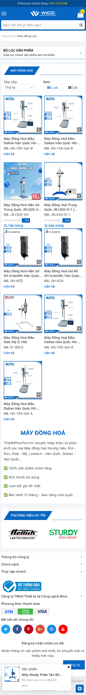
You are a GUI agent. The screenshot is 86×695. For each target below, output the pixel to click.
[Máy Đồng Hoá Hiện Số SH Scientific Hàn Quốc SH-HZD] (23, 247)
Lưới (54, 87)
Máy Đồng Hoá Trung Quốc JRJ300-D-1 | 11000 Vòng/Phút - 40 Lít (61, 207)
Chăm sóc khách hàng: (42, 3)
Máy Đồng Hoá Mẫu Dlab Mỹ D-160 (19, 340)
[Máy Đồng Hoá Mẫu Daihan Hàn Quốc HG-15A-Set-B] (63, 115)
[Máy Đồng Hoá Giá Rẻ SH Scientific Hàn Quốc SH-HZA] (63, 247)
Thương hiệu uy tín (28, 515)
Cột (74, 87)
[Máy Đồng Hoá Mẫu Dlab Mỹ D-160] (23, 314)
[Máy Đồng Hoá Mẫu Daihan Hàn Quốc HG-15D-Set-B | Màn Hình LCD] (23, 115)
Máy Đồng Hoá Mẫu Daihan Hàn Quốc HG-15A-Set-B (61, 141)
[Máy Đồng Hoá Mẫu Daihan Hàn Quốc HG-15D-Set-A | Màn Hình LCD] (63, 314)
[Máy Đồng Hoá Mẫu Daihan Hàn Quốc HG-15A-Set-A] (23, 380)
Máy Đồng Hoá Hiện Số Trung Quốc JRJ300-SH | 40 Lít (22, 207)
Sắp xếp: (11, 82)
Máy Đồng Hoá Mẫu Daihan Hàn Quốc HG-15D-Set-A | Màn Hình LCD (61, 340)
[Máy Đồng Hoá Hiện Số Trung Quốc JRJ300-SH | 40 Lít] (23, 181)
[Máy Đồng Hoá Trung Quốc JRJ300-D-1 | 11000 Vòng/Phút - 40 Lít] (63, 181)
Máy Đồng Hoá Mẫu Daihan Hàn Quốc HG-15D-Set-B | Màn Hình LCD (20, 141)
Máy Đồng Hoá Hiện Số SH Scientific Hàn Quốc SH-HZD (21, 273)
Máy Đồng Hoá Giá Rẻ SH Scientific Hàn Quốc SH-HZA (62, 273)
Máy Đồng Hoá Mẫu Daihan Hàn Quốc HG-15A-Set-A (20, 406)
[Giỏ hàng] (79, 15)
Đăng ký (74, 665)
